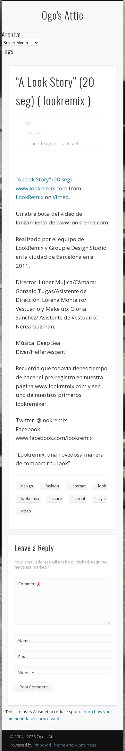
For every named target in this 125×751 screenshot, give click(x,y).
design (45, 143)
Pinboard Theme (49, 745)
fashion (52, 486)
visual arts (61, 143)
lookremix (30, 498)
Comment (29, 584)
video (26, 511)
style (101, 498)
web (75, 143)
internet (78, 486)
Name (24, 640)
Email (23, 656)
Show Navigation (100, 57)
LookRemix (30, 197)
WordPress (85, 745)
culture (32, 143)
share (57, 498)
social (79, 498)
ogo (28, 122)
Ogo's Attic (62, 14)
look (102, 486)
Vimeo (61, 197)
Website (26, 673)
